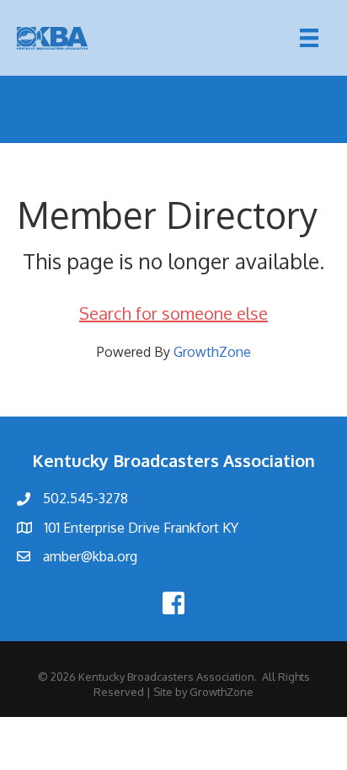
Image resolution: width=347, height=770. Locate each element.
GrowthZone (212, 351)
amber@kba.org (90, 556)
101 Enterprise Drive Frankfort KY (141, 527)
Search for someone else (173, 313)
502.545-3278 (85, 498)
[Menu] (309, 38)
